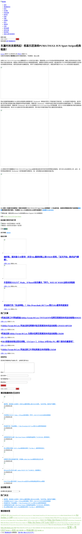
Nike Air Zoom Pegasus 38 (42, 524)
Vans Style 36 (58, 527)
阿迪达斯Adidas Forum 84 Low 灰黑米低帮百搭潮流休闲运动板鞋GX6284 (33, 334)
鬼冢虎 (6, 24)
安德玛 (6, 20)
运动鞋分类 (4, 491)
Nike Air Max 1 (66, 522)
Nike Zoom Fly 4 (22, 527)
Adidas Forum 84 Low (15, 515)
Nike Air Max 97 (75, 522)
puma (30, 527)
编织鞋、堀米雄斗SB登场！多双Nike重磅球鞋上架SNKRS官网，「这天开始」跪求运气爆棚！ (30, 404)
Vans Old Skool (48, 527)
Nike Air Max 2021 (5, 524)
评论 (2, 372)
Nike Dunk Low (73, 524)
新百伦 (6, 14)
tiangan (3, 54)
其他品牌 (6, 28)
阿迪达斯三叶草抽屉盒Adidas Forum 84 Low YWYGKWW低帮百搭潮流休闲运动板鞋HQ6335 (41, 318)
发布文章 (6, 30)
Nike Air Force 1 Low (8, 522)
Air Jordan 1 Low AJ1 (18, 517)
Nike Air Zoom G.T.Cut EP (30, 524)
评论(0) (19, 54)
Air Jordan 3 (27, 517)
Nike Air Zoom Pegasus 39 (57, 524)
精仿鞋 (9, 530)
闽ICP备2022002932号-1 (27, 532)
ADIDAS (5, 515)
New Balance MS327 (23, 520)
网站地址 (3, 382)
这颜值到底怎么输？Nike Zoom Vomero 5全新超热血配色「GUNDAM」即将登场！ (27, 437)
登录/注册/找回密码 (9, 34)
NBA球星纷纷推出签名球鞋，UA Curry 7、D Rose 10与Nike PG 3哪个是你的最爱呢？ (38, 341)
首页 (5, 5)
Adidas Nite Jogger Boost (26, 515)
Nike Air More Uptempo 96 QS (17, 524)
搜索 (17, 39)
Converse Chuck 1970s (52, 517)
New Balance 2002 (12, 520)
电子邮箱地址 (5, 379)
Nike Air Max (58, 522)
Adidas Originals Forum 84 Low (40, 515)
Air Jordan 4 (34, 517)
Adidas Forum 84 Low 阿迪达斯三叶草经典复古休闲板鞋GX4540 (29, 349)
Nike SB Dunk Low (8, 527)
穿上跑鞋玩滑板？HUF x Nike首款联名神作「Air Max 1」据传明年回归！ (24, 448)
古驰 (5, 26)
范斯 (5, 18)
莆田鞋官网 (8, 532)
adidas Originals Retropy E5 (67, 515)
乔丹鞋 (6, 10)
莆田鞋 (22, 530)
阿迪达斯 (6, 12)
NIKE (43, 520)
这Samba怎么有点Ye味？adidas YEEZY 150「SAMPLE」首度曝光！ (23, 470)
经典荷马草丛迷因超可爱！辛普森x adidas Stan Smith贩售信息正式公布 (23, 459)
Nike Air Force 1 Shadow (21, 522)
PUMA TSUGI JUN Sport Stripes (12, 216)
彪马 (5, 22)
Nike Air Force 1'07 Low (41, 522)
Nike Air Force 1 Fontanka (74, 520)
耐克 (5, 9)
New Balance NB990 (35, 520)
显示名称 (4, 375)
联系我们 (6, 32)
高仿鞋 (41, 530)
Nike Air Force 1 (57, 520)
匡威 (5, 16)
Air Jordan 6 (41, 517)
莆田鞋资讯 (7, 7)
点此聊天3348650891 (48, 210)
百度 (19, 532)
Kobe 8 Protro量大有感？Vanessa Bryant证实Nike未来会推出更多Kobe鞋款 (24, 481)
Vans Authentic (38, 527)
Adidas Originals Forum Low (53, 515)
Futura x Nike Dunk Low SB (65, 517)
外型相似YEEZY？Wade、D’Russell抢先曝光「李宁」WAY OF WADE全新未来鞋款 (39, 282)
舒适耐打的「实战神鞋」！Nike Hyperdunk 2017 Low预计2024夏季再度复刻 (36, 305)
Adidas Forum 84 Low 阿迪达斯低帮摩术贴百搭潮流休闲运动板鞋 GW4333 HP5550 (37, 326)
